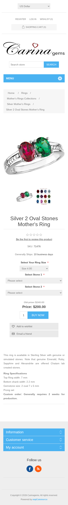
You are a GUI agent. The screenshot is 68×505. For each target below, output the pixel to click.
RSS (38, 469)
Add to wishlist (24, 326)
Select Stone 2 (34, 286)
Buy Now (38, 315)
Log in (32, 19)
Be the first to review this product (34, 239)
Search (51, 64)
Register (20, 19)
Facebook (30, 469)
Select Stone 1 (34, 274)
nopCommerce (40, 499)
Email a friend (24, 333)
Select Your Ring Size (34, 262)
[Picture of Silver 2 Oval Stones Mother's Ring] (24, 196)
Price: (27, 307)
